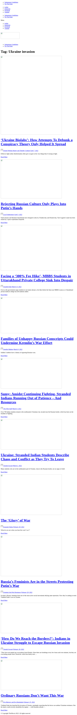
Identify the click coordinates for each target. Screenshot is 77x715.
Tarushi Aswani (8, 465)
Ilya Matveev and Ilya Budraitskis (13, 702)
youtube (7, 12)
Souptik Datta (7, 287)
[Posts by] (2, 150)
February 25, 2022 (29, 702)
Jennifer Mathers (8, 349)
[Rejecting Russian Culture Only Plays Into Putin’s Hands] (31, 198)
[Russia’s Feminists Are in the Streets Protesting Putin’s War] (31, 575)
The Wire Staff (7, 409)
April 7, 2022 (34, 150)
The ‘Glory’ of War (15, 520)
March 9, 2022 (18, 349)
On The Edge (9, 4)
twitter (6, 7)
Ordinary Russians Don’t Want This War (32, 695)
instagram (7, 9)
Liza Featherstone (8, 214)
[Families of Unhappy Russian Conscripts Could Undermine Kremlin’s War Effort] (31, 332)
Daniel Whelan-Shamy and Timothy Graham (16, 150)
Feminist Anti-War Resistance (12, 592)
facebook (7, 10)
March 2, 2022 (17, 465)
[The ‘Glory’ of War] (31, 514)
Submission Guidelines (11, 2)
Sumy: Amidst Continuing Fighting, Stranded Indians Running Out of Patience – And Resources (36, 398)
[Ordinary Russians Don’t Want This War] (31, 689)
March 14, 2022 (16, 287)
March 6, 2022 (16, 409)
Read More (4, 157)
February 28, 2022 (18, 527)
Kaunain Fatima (8, 527)
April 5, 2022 (18, 214)
